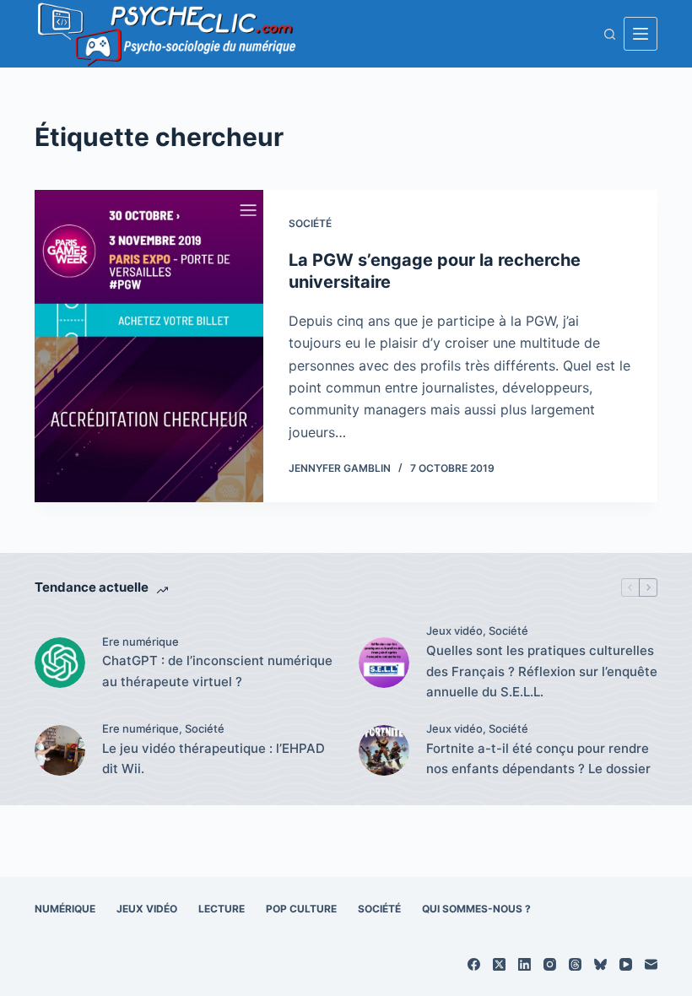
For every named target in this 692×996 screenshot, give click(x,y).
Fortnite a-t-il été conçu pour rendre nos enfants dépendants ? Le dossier (538, 758)
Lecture (221, 908)
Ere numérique (140, 641)
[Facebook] (474, 964)
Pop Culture (301, 908)
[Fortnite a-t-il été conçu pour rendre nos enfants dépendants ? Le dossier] (384, 750)
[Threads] (575, 964)
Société (310, 223)
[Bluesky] (600, 964)
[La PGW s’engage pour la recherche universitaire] (149, 346)
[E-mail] (651, 964)
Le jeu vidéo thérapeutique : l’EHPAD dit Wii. (213, 758)
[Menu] (640, 34)
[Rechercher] (609, 34)
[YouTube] (625, 964)
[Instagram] (549, 964)
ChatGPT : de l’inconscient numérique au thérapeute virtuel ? (217, 671)
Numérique (65, 908)
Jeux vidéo (454, 630)
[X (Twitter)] (499, 964)
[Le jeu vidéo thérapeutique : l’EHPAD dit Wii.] (60, 750)
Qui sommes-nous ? (476, 908)
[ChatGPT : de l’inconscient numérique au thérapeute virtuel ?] (60, 662)
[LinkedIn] (524, 964)
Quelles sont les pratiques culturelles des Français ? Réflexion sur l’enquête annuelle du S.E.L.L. (541, 671)
